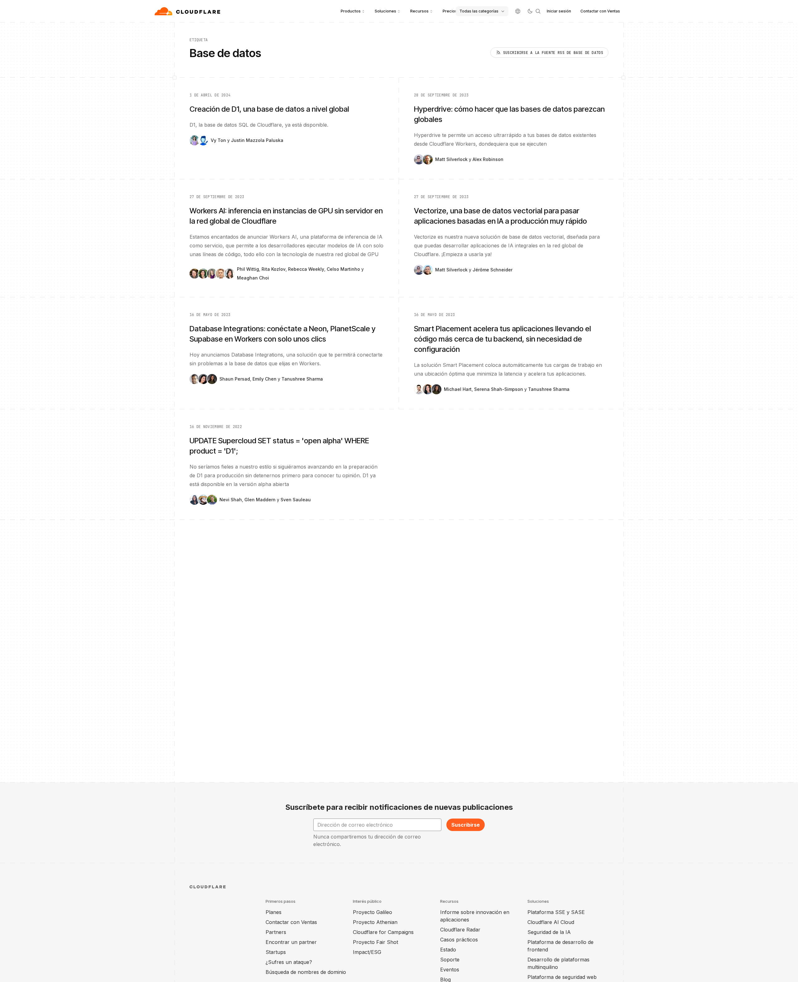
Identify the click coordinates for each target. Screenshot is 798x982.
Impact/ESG (367, 952)
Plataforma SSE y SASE (556, 912)
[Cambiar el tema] (530, 11)
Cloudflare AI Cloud (550, 922)
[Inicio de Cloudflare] (188, 11)
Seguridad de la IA (549, 932)
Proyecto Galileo (372, 912)
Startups (276, 952)
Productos (351, 10)
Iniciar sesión (559, 11)
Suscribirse (465, 825)
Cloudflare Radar (460, 929)
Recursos (419, 10)
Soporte (449, 959)
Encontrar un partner (291, 942)
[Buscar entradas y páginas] (538, 11)
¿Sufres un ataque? (289, 962)
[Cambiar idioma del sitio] (518, 11)
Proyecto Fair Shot (375, 942)
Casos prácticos (459, 939)
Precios (450, 10)
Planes (273, 912)
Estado (448, 949)
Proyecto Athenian (375, 922)
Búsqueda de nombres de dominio (306, 972)
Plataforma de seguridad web (562, 977)
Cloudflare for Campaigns (383, 932)
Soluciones (385, 10)
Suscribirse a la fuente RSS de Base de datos (553, 52)
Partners (276, 932)
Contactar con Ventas (600, 11)
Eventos (449, 969)
